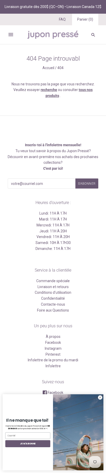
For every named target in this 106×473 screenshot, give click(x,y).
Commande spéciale (53, 281)
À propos (53, 337)
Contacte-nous (53, 304)
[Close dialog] (100, 397)
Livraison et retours (53, 287)
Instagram (53, 348)
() (85, 19)
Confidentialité (53, 298)
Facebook (53, 342)
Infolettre (53, 366)
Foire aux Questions (53, 310)
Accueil (48, 68)
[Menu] (11, 34)
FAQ (62, 19)
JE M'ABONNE (28, 443)
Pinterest (53, 354)
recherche (49, 90)
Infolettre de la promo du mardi (53, 360)
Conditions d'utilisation (53, 292)
